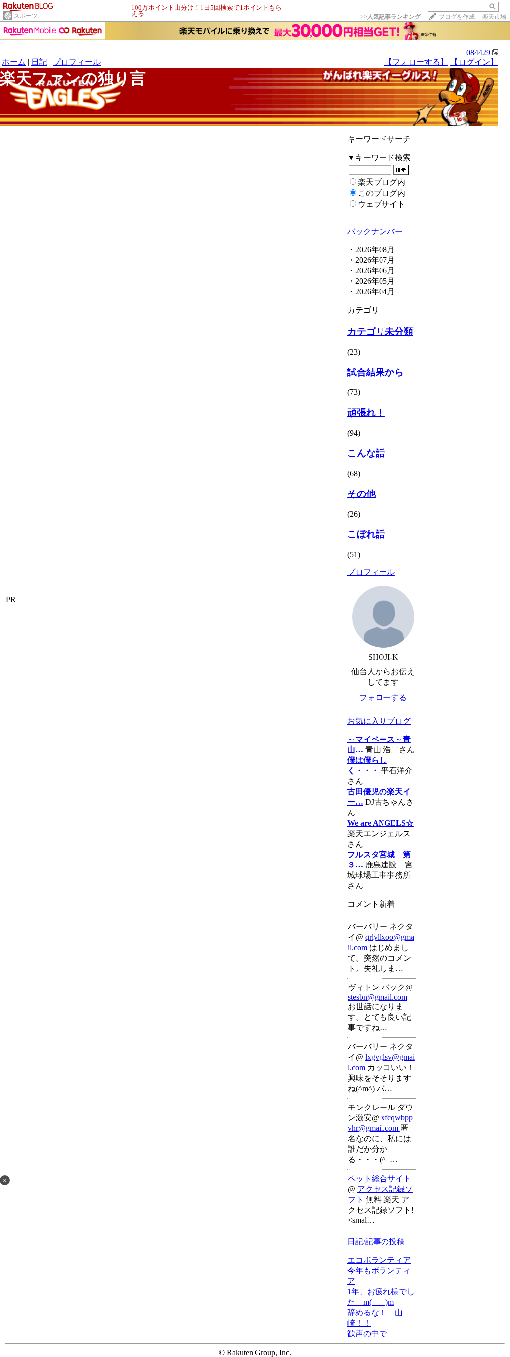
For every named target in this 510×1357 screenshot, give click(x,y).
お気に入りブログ (379, 721)
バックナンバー (375, 231)
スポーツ (26, 15)
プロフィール (77, 62)
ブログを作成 (457, 16)
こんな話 (366, 453)
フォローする (383, 697)
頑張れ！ (366, 412)
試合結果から (375, 372)
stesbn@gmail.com (377, 997)
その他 (361, 494)
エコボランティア (379, 1260)
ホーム (14, 62)
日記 (39, 62)
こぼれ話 (366, 534)
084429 (478, 52)
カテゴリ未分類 (380, 331)
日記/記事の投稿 (376, 1241)
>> (390, 16)
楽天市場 (494, 16)
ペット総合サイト (379, 1178)
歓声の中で (367, 1333)
